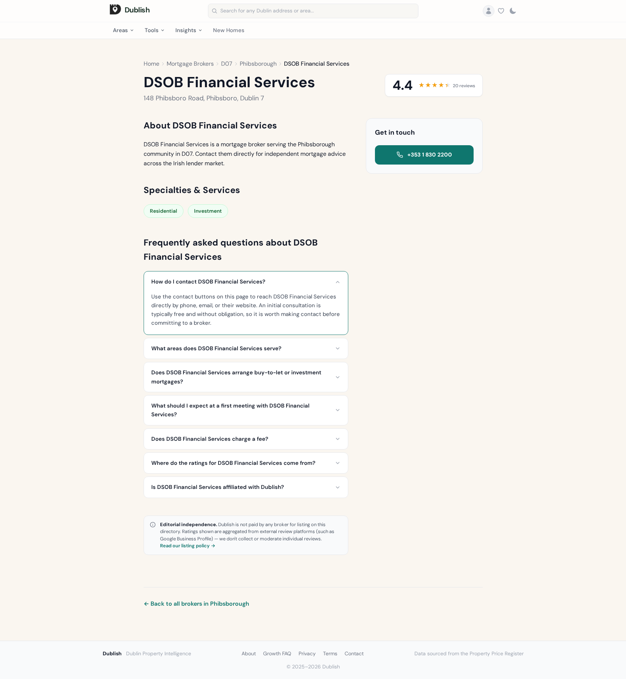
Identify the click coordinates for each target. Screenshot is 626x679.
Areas (120, 30)
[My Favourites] (501, 11)
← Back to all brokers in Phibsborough (196, 603)
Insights (185, 30)
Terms (330, 653)
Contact (354, 653)
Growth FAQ (277, 653)
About (249, 653)
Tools (152, 30)
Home (151, 63)
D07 (226, 63)
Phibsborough (258, 63)
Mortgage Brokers (190, 63)
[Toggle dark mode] (513, 11)
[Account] (488, 11)
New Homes (228, 30)
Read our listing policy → (187, 546)
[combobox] (313, 11)
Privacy (307, 653)
